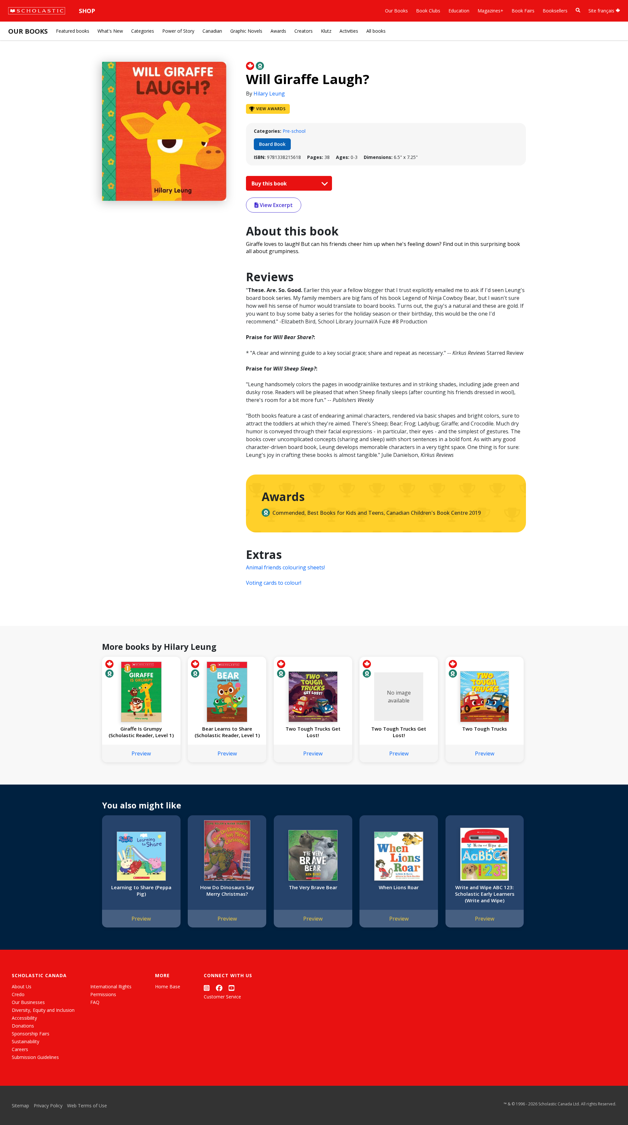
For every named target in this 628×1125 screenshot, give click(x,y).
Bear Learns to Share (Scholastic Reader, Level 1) (227, 731)
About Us (21, 986)
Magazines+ (490, 11)
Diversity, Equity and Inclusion (43, 1010)
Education (458, 11)
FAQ (94, 1002)
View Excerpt (275, 205)
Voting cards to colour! (273, 582)
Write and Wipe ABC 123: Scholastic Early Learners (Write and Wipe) (485, 894)
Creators (303, 31)
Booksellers (555, 11)
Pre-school (294, 131)
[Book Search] (578, 10)
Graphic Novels (246, 31)
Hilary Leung (269, 93)
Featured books (72, 31)
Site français (602, 11)
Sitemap (20, 1105)
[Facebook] (219, 987)
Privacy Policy (48, 1105)
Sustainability (25, 1041)
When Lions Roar (399, 887)
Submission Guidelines (35, 1057)
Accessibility (24, 1018)
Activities (349, 31)
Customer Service (222, 997)
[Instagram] (207, 987)
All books (376, 31)
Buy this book (270, 183)
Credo (18, 994)
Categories (142, 31)
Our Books (396, 11)
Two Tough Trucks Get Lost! (313, 731)
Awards (278, 31)
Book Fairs (523, 11)
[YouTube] (232, 987)
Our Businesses (28, 1002)
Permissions (103, 994)
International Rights (110, 986)
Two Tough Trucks (484, 728)
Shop (87, 11)
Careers (20, 1049)
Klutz (326, 31)
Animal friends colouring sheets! (285, 567)
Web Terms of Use (87, 1105)
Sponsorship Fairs (30, 1033)
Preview (141, 753)
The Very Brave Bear (313, 887)
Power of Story (178, 31)
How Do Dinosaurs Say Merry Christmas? (227, 890)
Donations (23, 1026)
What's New (110, 31)
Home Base (167, 986)
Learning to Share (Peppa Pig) (141, 890)
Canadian (212, 31)
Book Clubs (428, 11)
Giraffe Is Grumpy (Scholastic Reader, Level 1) (141, 731)
